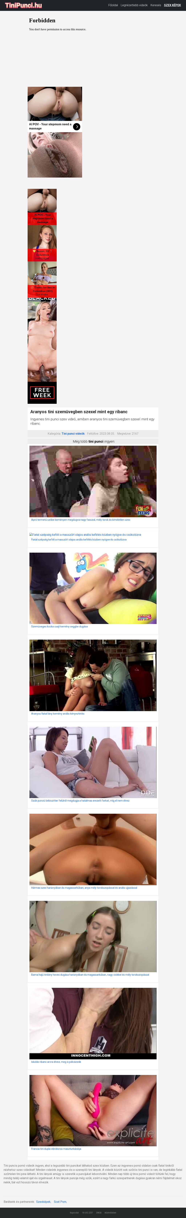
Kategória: (54, 433)
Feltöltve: (93, 433)
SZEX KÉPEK (172, 5)
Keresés (156, 5)
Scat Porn (60, 1201)
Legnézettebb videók (134, 5)
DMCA (98, 1212)
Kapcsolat (74, 1212)
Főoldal (113, 5)
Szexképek (43, 1201)
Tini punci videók (73, 433)
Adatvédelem (110, 1212)
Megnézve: (124, 433)
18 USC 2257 (87, 1212)
